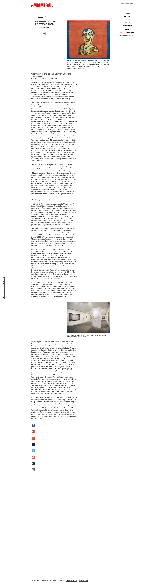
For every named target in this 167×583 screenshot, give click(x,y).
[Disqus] (70, 500)
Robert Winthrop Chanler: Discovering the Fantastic (40, 17)
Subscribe (127, 26)
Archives (127, 16)
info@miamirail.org (71, 580)
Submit (127, 29)
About (127, 13)
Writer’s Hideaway (127, 32)
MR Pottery (127, 23)
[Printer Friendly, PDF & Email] (44, 33)
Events (127, 19)
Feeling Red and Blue (49, 17)
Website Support (83, 580)
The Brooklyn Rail (127, 35)
